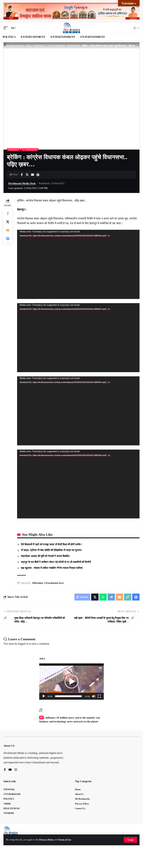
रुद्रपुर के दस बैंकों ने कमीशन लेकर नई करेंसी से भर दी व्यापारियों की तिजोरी (56, 562)
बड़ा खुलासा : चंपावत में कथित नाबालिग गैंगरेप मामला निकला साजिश (52, 568)
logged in (23, 643)
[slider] (68, 696)
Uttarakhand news (54, 583)
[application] (78, 264)
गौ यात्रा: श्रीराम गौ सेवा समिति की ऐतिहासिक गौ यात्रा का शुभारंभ (51, 550)
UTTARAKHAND (29, 150)
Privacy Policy (46, 839)
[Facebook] (4, 769)
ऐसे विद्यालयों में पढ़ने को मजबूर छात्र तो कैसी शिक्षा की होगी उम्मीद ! (51, 544)
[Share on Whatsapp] (103, 597)
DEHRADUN (13, 150)
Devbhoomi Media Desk (22, 183)
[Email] (32, 174)
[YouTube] (10, 769)
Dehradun (37, 583)
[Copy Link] (127, 597)
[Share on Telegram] (111, 597)
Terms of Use (64, 839)
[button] (130, 840)
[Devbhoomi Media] (71, 28)
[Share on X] (27, 174)
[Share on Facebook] (21, 174)
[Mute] (93, 696)
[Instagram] (15, 769)
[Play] (44, 696)
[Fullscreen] (99, 696)
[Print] (37, 174)
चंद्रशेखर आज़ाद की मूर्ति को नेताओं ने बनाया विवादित (45, 556)
